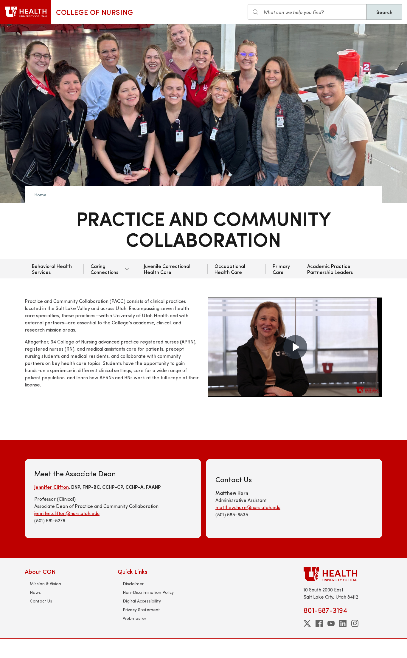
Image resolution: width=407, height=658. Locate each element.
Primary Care (281, 269)
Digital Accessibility (142, 601)
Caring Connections (104, 269)
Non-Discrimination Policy (148, 592)
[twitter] (307, 623)
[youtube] (331, 623)
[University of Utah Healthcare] (343, 574)
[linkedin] (343, 623)
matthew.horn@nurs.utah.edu (247, 507)
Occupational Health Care (230, 269)
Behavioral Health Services (52, 269)
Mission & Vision (45, 583)
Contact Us (41, 601)
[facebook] (319, 623)
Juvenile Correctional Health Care (167, 269)
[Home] (25, 12)
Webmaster (134, 618)
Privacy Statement (141, 609)
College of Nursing (94, 12)
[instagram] (354, 623)
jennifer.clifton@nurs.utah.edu (67, 513)
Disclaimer (133, 583)
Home (40, 195)
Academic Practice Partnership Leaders (330, 269)
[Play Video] (295, 347)
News (35, 592)
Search (384, 12)
